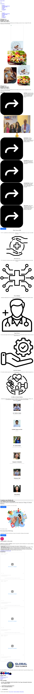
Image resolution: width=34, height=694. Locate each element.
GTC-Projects (4, 16)
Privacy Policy (11, 691)
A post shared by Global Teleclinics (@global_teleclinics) (12, 605)
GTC (1, 2)
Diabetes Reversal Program (6, 13)
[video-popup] (2, 539)
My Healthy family (4, 6)
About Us (3, 5)
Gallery (3, 8)
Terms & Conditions (16, 691)
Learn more (3, 228)
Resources (3, 7)
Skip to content (2, 0)
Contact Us (3, 17)
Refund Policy (22, 691)
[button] (17, 11)
